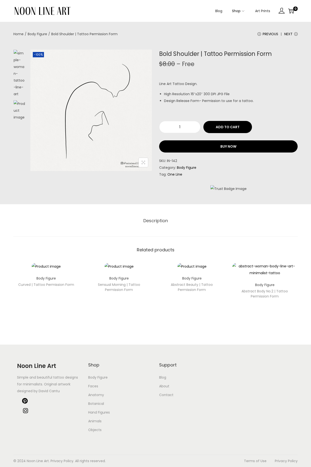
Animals (95, 421)
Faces (93, 386)
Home (18, 34)
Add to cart (228, 127)
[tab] (155, 220)
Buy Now (228, 146)
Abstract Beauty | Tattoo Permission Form (192, 287)
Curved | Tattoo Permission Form (46, 284)
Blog (162, 377)
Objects (95, 429)
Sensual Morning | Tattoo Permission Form (119, 287)
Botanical (96, 403)
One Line (174, 174)
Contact (166, 394)
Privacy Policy (286, 461)
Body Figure (37, 34)
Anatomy (96, 394)
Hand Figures (99, 412)
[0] (291, 11)
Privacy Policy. (62, 461)
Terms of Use (255, 461)
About (164, 386)
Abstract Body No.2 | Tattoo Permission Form (265, 294)
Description (155, 221)
